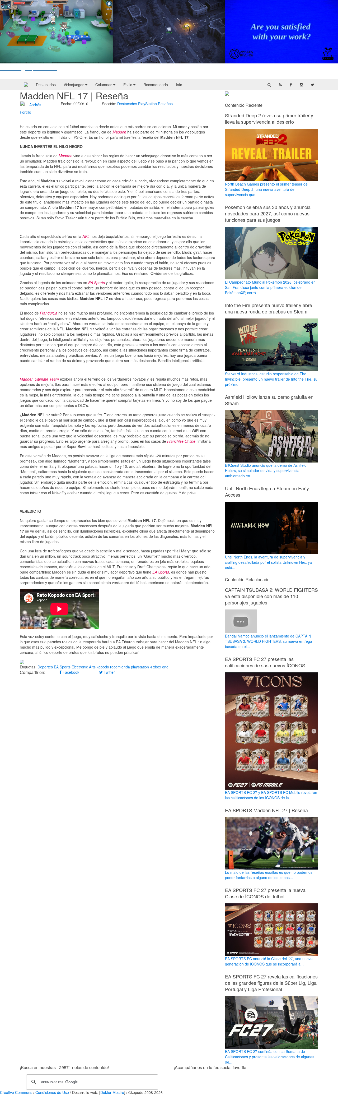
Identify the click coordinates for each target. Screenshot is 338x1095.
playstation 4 (141, 666)
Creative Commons (16, 1092)
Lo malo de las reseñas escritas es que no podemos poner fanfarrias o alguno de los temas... (268, 875)
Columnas (104, 84)
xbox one (160, 666)
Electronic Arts (84, 666)
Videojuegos (74, 84)
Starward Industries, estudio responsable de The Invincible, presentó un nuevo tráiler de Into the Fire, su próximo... (271, 379)
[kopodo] (26, 84)
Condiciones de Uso (52, 1092)
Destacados (46, 84)
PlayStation (147, 103)
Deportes (45, 666)
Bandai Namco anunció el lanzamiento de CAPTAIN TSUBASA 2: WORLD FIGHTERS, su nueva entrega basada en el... (268, 641)
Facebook (70, 672)
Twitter (109, 672)
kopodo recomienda (113, 666)
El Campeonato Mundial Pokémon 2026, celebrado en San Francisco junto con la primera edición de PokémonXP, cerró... (270, 287)
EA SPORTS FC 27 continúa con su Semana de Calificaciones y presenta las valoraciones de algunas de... (269, 1057)
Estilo (128, 84)
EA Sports (62, 666)
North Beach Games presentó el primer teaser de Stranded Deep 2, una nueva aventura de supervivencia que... (266, 189)
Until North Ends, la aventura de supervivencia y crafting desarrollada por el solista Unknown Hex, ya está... (268, 562)
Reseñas (165, 103)
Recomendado (155, 84)
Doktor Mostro (112, 1092)
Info (179, 84)
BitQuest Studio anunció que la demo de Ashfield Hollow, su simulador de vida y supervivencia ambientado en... (266, 470)
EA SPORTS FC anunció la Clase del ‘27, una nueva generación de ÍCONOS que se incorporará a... (269, 961)
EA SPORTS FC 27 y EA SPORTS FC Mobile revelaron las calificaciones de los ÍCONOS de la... (271, 795)
